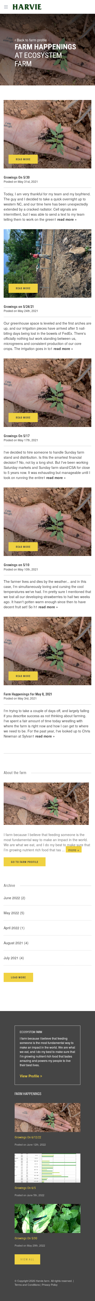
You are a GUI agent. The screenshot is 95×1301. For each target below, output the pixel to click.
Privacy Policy (49, 1284)
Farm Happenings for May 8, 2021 (28, 694)
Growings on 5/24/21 (19, 307)
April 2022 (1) (14, 927)
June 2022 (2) (14, 897)
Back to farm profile (31, 40)
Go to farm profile (24, 862)
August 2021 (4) (16, 942)
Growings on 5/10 (16, 565)
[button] (18, 977)
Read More (23, 159)
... (70, 849)
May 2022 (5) (14, 912)
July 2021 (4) (14, 957)
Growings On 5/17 (16, 436)
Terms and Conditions (27, 1284)
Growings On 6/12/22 (28, 1137)
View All (27, 1259)
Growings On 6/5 (25, 1188)
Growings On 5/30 (16, 177)
